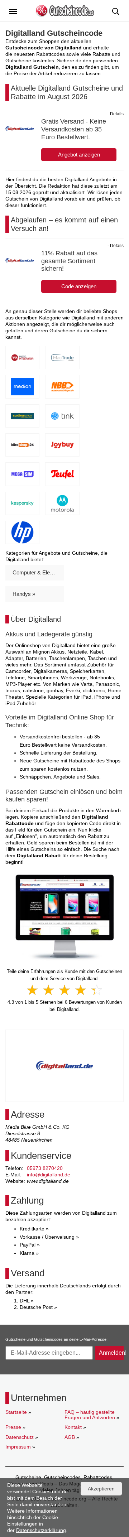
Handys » (24, 594)
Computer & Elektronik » (38, 572)
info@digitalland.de (48, 1174)
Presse (13, 1427)
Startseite (16, 1412)
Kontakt (73, 1427)
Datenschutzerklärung (41, 1530)
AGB (69, 1437)
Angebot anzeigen (79, 154)
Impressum (18, 1447)
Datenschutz (19, 1437)
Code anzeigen (78, 286)
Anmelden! (111, 1353)
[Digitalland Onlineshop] (64, 917)
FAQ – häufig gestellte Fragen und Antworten (89, 1414)
